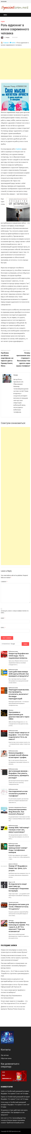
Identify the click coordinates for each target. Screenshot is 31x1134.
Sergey (7, 37)
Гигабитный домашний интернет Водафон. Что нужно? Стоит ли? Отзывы (15, 1104)
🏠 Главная (4, 43)
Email (3, 627)
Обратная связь (6, 1058)
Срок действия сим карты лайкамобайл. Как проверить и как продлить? (14, 1112)
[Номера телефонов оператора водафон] (14, 1076)
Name (3, 618)
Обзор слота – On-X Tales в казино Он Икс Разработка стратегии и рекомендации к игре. (15, 973)
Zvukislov (19, 149)
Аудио (3, 21)
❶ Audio (12, 43)
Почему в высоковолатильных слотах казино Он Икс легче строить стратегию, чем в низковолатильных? (14, 957)
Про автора (5, 1055)
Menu (5, 15)
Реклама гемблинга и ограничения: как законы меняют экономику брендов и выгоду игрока (14, 965)
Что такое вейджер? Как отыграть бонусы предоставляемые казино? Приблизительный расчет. (13, 1120)
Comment (4, 581)
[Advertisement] (15, 63)
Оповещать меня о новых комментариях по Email (15, 611)
